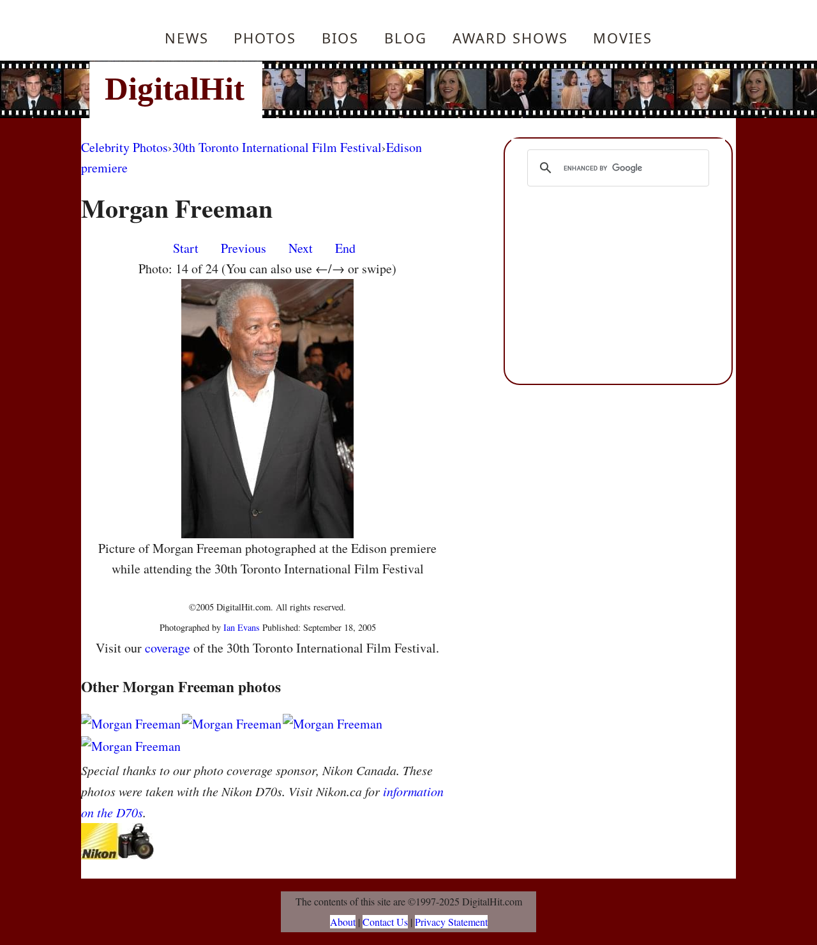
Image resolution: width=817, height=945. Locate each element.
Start (186, 248)
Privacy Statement (451, 921)
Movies (622, 37)
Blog (405, 37)
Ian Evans (241, 627)
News (187, 37)
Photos (265, 37)
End (345, 248)
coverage (167, 647)
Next (301, 248)
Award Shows (510, 37)
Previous (243, 248)
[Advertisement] (494, 89)
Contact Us (385, 921)
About (343, 921)
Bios (340, 37)
